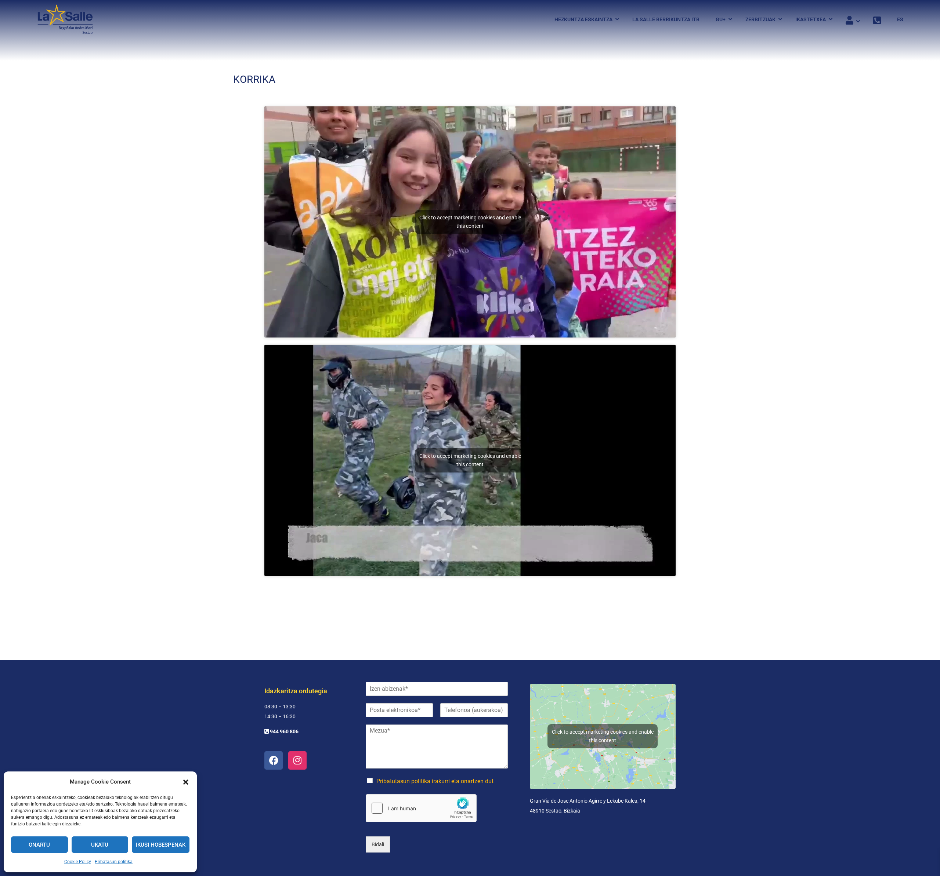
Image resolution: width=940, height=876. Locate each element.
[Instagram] (297, 760)
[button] (185, 782)
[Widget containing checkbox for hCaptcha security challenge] (421, 808)
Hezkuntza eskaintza (583, 19)
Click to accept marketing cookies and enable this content (470, 222)
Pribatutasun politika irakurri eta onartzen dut (435, 781)
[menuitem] (896, 19)
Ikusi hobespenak (160, 845)
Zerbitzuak (760, 19)
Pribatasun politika (114, 861)
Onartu (39, 845)
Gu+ (721, 19)
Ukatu (99, 845)
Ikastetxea (810, 19)
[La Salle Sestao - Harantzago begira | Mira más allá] (65, 19)
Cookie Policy (77, 861)
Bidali (378, 844)
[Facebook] (273, 760)
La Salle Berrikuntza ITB (665, 19)
